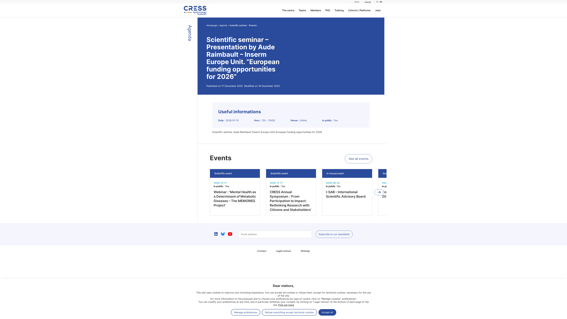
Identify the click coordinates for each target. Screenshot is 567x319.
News (357, 2)
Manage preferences (245, 312)
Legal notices (283, 251)
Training (339, 10)
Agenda (368, 2)
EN (381, 2)
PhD (327, 10)
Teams (302, 10)
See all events (358, 159)
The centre (288, 10)
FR (377, 2)
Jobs (378, 10)
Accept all (327, 312)
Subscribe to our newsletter (334, 234)
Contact (261, 251)
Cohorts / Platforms (359, 10)
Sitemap (305, 251)
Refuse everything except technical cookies (289, 312)
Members (316, 10)
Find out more (286, 304)
